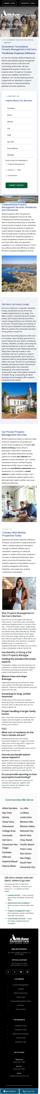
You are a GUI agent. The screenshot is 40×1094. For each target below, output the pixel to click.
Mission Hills (26, 822)
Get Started (11, 1091)
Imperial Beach (10, 861)
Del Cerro (7, 840)
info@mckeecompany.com (19, 1076)
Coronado (7, 835)
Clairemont (8, 826)
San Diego (25, 858)
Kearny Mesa (9, 866)
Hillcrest (6, 857)
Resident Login (28, 3)
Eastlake (6, 852)
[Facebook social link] (8, 972)
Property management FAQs (19, 911)
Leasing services (14, 895)
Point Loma (26, 849)
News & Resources (21, 993)
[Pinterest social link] (27, 972)
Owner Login (9, 3)
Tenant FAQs (21, 1038)
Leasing (21, 989)
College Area (9, 831)
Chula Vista (8, 822)
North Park (25, 835)
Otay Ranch (26, 840)
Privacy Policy (21, 1009)
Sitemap (21, 1005)
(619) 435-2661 (19, 1069)
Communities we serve (16, 918)
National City (27, 831)
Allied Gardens (9, 808)
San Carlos (25, 853)
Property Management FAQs (21, 1001)
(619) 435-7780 (19, 1062)
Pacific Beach (27, 844)
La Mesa (24, 813)
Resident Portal (20, 1030)
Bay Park (7, 813)
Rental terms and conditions (18, 903)
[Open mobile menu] (28, 15)
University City (27, 867)
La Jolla (24, 808)
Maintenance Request (21, 1034)
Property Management (21, 985)
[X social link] (14, 972)
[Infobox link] (19, 962)
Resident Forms (20, 1026)
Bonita (5, 817)
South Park (26, 862)
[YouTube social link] (21, 972)
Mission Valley (27, 826)
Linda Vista (26, 817)
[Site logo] (10, 14)
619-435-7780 (30, 1091)
